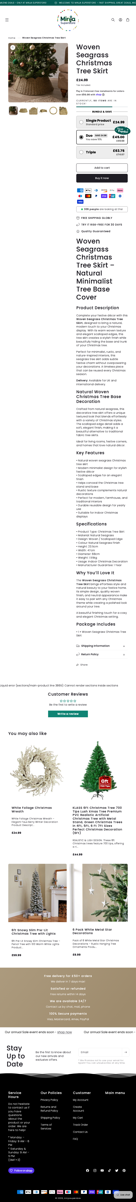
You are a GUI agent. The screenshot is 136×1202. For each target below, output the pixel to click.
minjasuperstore (72, 1198)
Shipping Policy (50, 1118)
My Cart (78, 1118)
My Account (80, 1100)
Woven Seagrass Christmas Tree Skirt (44, 37)
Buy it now (102, 178)
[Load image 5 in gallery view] (53, 111)
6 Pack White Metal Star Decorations (92, 931)
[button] (7, 20)
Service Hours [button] (14, 1095)
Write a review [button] (68, 714)
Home (11, 37)
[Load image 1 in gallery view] (13, 111)
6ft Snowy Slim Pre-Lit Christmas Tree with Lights (34, 931)
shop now (41, 1032)
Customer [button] (82, 1093)
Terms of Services (46, 1126)
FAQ (75, 1139)
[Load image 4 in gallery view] (43, 111)
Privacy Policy (49, 1100)
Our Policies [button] (51, 1093)
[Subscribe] (125, 1052)
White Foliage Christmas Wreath (32, 809)
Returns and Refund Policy (49, 1108)
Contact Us (80, 1132)
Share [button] (84, 664)
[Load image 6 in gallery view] (63, 111)
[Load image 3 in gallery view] (33, 111)
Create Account (78, 1108)
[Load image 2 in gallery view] (23, 111)
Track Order (80, 1125)
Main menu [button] (115, 1093)
